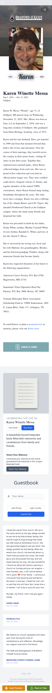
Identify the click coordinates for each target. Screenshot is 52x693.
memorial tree (35, 324)
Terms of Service (33, 681)
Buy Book (28, 427)
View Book (13, 427)
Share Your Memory (17, 469)
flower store (33, 328)
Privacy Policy (18, 681)
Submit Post (26, 514)
